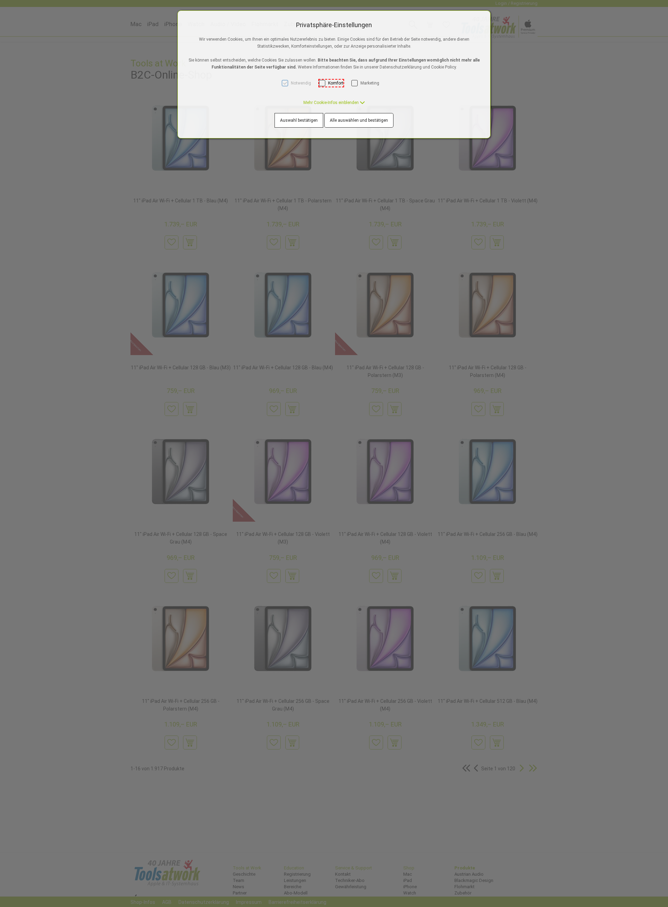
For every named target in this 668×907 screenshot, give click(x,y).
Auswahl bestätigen (299, 120)
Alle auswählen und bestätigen (359, 120)
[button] (334, 102)
